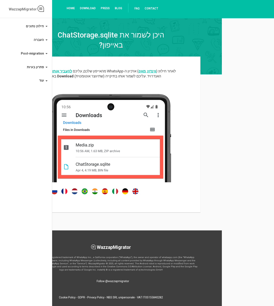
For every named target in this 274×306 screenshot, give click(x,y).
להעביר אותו (62, 71)
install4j (101, 270)
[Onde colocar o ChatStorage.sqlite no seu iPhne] (85, 194)
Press (105, 8)
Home (71, 8)
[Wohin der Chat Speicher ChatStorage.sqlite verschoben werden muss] (125, 194)
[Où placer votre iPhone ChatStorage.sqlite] (64, 194)
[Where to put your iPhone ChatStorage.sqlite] (135, 194)
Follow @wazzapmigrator (113, 281)
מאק (142, 71)
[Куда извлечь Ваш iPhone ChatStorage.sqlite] (54, 194)
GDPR (81, 297)
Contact (151, 8)
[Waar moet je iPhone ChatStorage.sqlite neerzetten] (75, 194)
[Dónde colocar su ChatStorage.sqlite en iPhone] (105, 194)
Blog (118, 8)
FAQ (137, 8)
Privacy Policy (96, 297)
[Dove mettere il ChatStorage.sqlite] (115, 194)
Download (88, 8)
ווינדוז (151, 71)
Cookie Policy (67, 297)
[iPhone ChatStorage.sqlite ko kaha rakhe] (95, 194)
